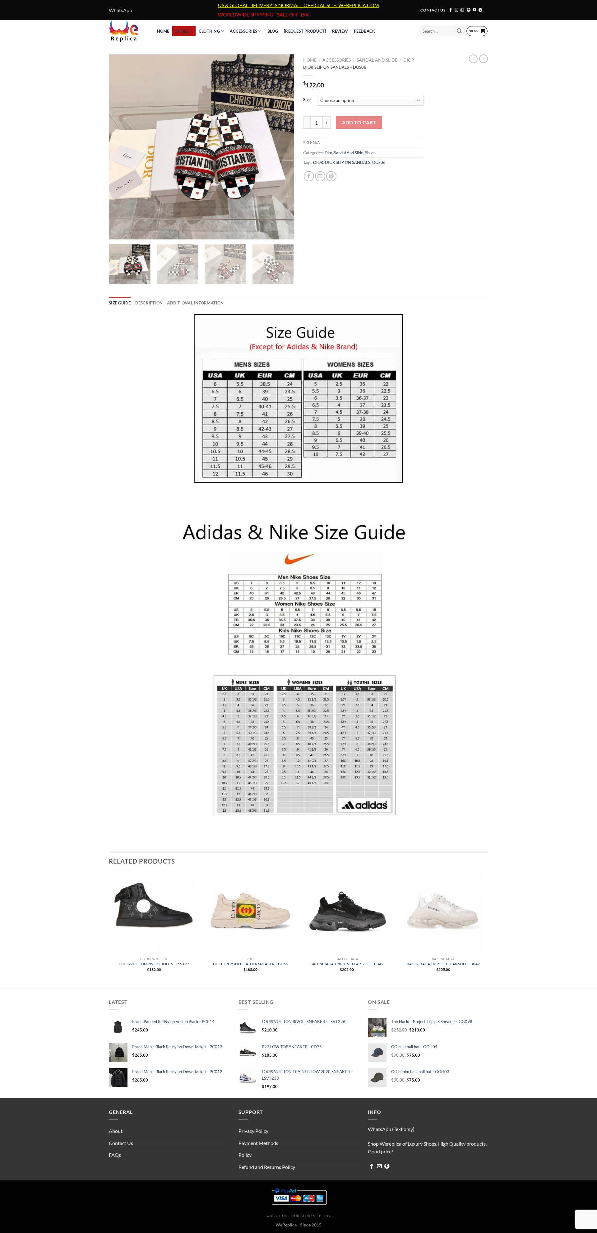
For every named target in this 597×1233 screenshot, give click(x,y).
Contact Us (121, 1143)
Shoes (181, 31)
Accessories (243, 31)
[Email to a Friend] (320, 176)
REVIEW (340, 31)
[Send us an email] (462, 10)
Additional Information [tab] (195, 302)
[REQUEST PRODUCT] (305, 31)
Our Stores (303, 1215)
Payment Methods (258, 1143)
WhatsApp (120, 10)
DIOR (318, 162)
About (116, 1131)
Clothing (209, 31)
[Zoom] (117, 232)
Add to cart (359, 122)
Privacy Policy (253, 1131)
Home (310, 60)
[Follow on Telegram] (480, 10)
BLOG (272, 31)
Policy (245, 1155)
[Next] (282, 146)
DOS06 (379, 162)
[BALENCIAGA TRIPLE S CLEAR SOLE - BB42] (346, 913)
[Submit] (459, 31)
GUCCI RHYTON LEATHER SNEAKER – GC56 (250, 964)
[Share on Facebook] (309, 176)
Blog (324, 1215)
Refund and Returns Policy (266, 1167)
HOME (163, 31)
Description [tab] (149, 302)
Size (307, 100)
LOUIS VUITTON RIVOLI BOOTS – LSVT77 (154, 964)
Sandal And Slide (377, 60)
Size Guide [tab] (120, 302)
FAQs (115, 1155)
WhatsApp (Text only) (391, 1129)
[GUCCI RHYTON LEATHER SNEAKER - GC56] (250, 913)
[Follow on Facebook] (450, 10)
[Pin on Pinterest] (331, 176)
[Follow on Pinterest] (468, 10)
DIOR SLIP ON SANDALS (347, 162)
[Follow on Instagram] (456, 10)
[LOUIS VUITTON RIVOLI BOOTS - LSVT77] (154, 913)
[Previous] (120, 146)
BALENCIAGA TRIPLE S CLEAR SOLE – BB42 (346, 964)
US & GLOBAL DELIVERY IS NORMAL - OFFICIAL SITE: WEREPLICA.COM (298, 5)
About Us (277, 1215)
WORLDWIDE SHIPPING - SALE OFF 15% (263, 14)
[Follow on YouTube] (474, 10)
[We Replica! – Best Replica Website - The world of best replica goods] (127, 31)
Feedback (364, 31)
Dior (408, 60)
